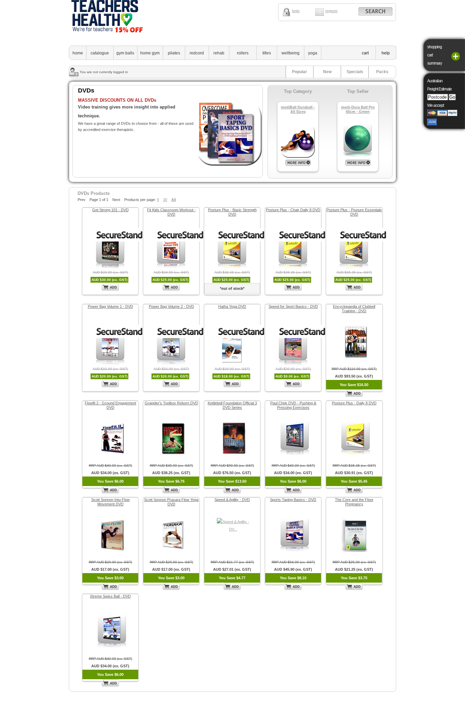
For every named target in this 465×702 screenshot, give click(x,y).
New (327, 71)
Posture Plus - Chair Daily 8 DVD (293, 210)
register (331, 11)
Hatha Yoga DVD (232, 306)
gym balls (125, 53)
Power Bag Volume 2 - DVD (171, 306)
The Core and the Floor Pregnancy (354, 502)
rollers (242, 53)
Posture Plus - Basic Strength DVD (232, 212)
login (296, 11)
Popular (299, 71)
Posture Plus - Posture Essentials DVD (354, 212)
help (386, 53)
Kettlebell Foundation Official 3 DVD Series (232, 405)
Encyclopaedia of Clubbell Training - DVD (354, 308)
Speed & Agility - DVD (232, 500)
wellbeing (291, 53)
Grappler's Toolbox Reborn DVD (171, 403)
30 (165, 200)
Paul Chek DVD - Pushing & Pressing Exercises (293, 405)
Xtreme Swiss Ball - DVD (110, 596)
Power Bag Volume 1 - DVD (110, 306)
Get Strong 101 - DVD (110, 210)
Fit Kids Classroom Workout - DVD (171, 212)
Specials (355, 71)
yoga (312, 53)
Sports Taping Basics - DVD (293, 500)
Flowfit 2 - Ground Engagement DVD (110, 405)
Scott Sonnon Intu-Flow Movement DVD (110, 502)
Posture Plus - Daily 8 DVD (354, 403)
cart (365, 53)
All (173, 200)
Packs (382, 71)
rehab (218, 53)
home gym (150, 53)
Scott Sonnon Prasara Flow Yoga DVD (171, 502)
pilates (174, 53)
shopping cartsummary (434, 55)
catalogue (100, 53)
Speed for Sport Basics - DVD (293, 306)
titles (266, 53)
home (78, 53)
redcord (197, 53)
